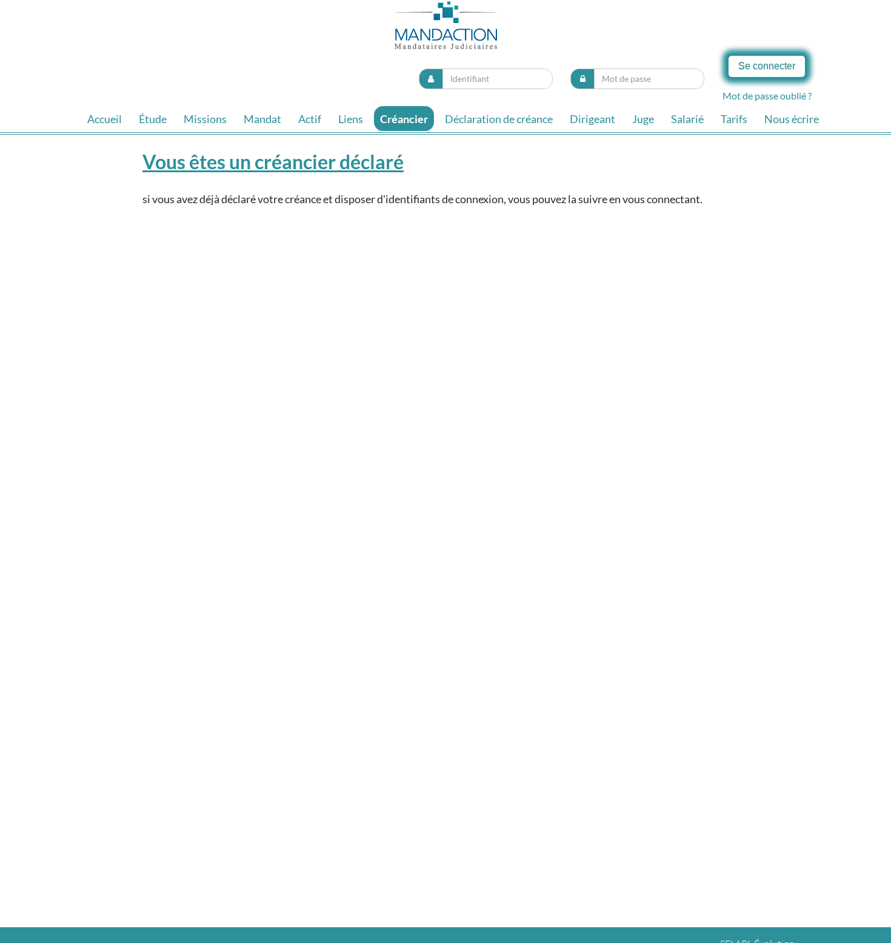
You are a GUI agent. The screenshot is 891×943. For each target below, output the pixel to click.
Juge (643, 119)
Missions (205, 119)
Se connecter (766, 66)
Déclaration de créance (499, 119)
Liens (350, 119)
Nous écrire (791, 119)
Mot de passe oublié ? (767, 95)
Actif (309, 119)
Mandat (262, 119)
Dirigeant (592, 119)
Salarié (687, 119)
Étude (153, 119)
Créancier (404, 119)
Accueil (104, 119)
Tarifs (734, 119)
